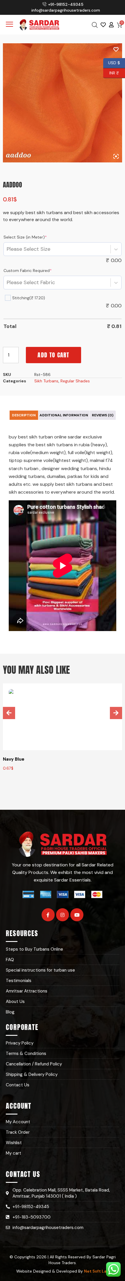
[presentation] (9, 713)
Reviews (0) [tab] (102, 415)
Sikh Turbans (46, 381)
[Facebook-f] (48, 914)
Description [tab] (24, 415)
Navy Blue (13, 759)
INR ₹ (111, 72)
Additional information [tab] (64, 415)
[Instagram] (62, 914)
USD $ (114, 62)
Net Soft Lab (96, 1271)
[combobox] (7, 249)
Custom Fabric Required (27, 270)
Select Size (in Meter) (25, 237)
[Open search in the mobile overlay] (95, 25)
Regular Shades (75, 381)
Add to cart (53, 354)
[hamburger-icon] (9, 25)
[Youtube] (76, 914)
